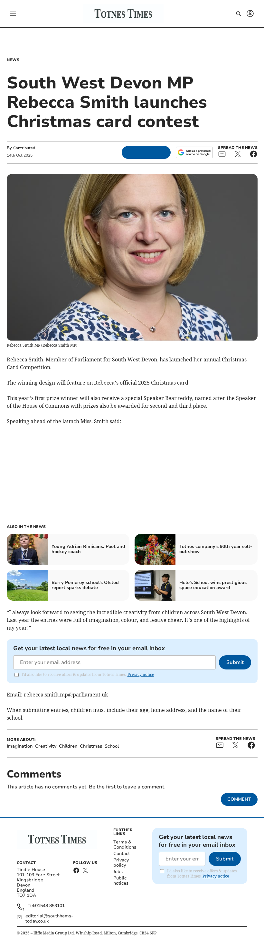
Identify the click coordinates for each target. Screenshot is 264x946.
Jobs (118, 872)
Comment (239, 799)
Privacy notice (140, 674)
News (13, 59)
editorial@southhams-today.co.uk (49, 919)
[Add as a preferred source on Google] (194, 152)
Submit (235, 662)
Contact (121, 853)
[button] (13, 14)
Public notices (120, 880)
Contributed (24, 147)
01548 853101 (50, 906)
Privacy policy (121, 862)
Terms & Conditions (124, 844)
